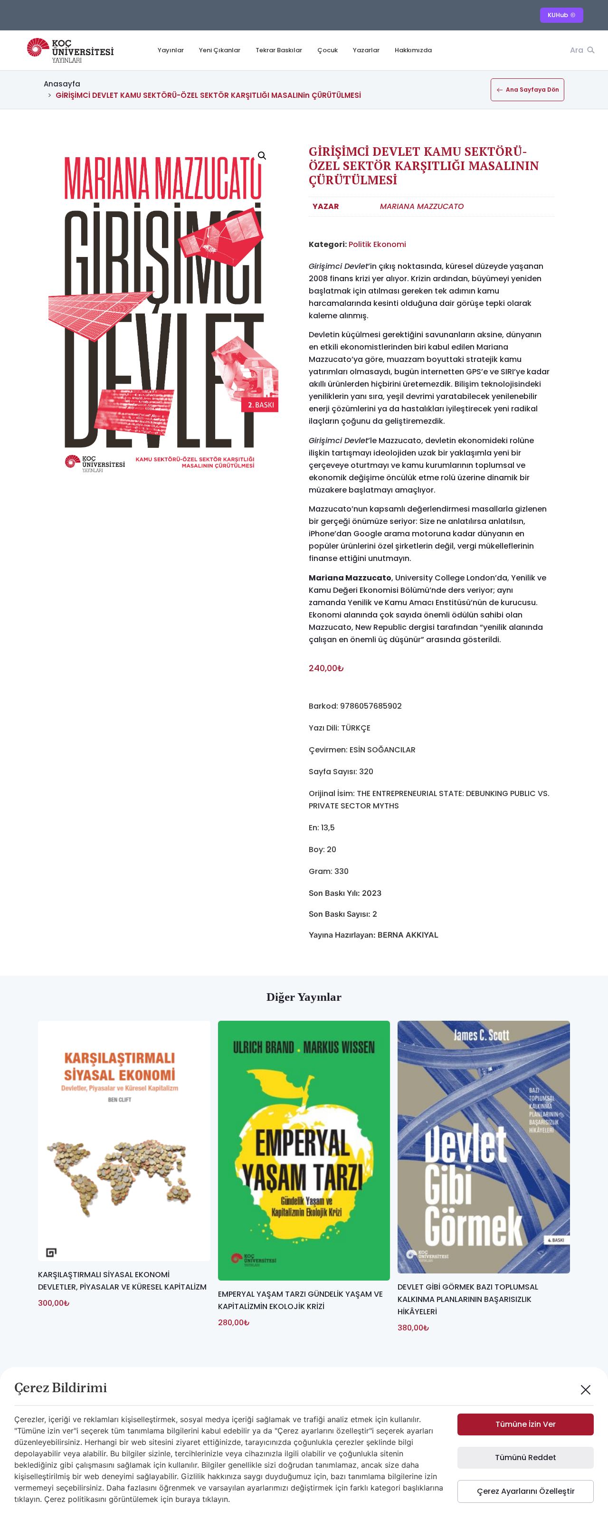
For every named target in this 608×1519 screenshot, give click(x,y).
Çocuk (327, 50)
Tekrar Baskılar (279, 50)
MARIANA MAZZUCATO (422, 206)
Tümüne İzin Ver (525, 1424)
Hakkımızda (413, 50)
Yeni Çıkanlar (219, 50)
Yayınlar (171, 50)
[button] (262, 155)
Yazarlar (366, 50)
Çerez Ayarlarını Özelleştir (526, 1491)
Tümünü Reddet (525, 1457)
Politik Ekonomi (377, 244)
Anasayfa (62, 84)
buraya (187, 1499)
